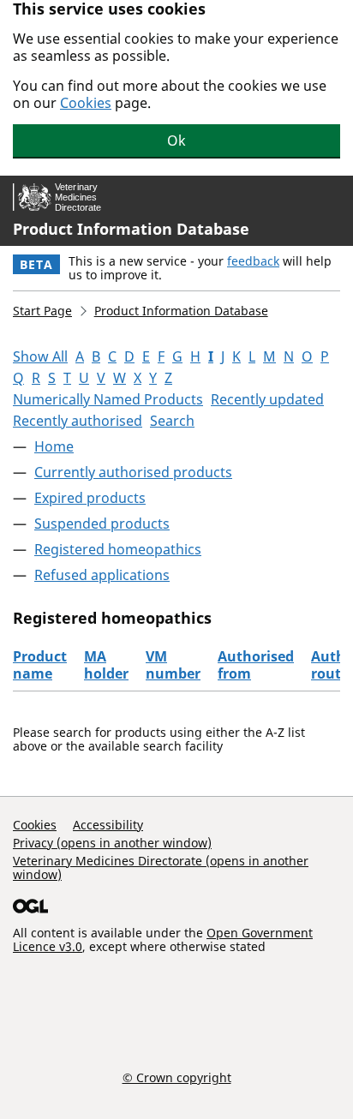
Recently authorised (77, 420)
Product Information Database (131, 228)
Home (54, 446)
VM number (173, 665)
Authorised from (256, 665)
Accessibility (108, 825)
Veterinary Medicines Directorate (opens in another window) (160, 868)
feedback (253, 261)
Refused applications (102, 574)
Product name (40, 665)
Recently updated (267, 399)
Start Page (42, 310)
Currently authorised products (133, 472)
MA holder (106, 665)
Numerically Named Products (108, 399)
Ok (176, 140)
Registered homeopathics (117, 549)
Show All (40, 356)
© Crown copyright (177, 1077)
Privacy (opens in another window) (112, 843)
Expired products (90, 497)
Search (172, 420)
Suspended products (102, 523)
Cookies (85, 102)
